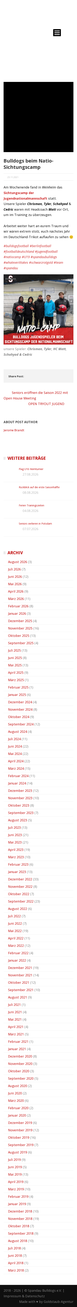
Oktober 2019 (18, 1137)
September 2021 (20, 990)
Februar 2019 (18, 1196)
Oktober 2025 (18, 635)
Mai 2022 (15, 931)
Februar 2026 (18, 606)
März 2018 (16, 1270)
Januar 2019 (17, 1204)
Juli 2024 (14, 739)
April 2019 (15, 1182)
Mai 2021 (15, 1019)
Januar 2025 (17, 694)
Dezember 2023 (20, 790)
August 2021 (17, 997)
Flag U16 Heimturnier (31, 469)
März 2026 (16, 599)
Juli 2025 (14, 650)
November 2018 (20, 1218)
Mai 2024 (15, 754)
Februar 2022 (18, 953)
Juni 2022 (15, 923)
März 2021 (16, 1034)
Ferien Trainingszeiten (31, 505)
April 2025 (15, 672)
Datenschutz (35, 1296)
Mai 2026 (15, 584)
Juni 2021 (15, 1012)
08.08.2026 (30, 492)
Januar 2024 (17, 783)
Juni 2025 (15, 658)
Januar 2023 (17, 872)
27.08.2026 (30, 474)
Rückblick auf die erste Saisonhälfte (39, 487)
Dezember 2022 (20, 879)
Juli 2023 (14, 827)
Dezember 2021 (20, 968)
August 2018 (17, 1241)
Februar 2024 (18, 776)
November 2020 (20, 1063)
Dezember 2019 (20, 1123)
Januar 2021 (17, 1049)
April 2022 (15, 938)
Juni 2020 (15, 1093)
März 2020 (16, 1100)
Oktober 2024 (18, 717)
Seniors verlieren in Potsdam (35, 523)
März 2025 (16, 680)
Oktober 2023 (18, 805)
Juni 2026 (15, 576)
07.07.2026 (30, 529)
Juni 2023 (15, 835)
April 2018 (15, 1263)
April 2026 (15, 591)
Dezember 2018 (20, 1211)
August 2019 (17, 1152)
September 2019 (20, 1145)
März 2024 (16, 768)
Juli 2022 (14, 916)
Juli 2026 (14, 569)
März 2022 (16, 945)
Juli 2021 (14, 1004)
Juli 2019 (14, 1159)
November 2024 (20, 709)
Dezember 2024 (20, 702)
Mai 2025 (15, 665)
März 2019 (16, 1189)
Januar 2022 (17, 960)
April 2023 (15, 849)
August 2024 (17, 731)
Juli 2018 (14, 1248)
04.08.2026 (30, 511)
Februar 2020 (18, 1108)
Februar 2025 (18, 687)
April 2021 (15, 1027)
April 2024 (15, 761)
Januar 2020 (17, 1115)
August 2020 (17, 1086)
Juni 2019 (15, 1167)
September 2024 (20, 724)
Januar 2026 (17, 613)
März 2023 (16, 857)
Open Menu (57, 32)
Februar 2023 (18, 864)
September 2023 (20, 813)
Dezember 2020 (20, 1056)
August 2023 (17, 820)
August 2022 (17, 908)
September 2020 (20, 1078)
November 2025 (20, 628)
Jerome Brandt (14, 430)
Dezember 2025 (20, 621)
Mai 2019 (15, 1174)
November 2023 (20, 798)
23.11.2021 (12, 177)
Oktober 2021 (18, 982)
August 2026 (17, 562)
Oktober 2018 (18, 1226)
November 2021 (20, 975)
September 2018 (20, 1233)
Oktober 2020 (18, 1071)
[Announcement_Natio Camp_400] (38, 117)
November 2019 (20, 1130)
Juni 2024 (15, 746)
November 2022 (20, 886)
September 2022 (20, 901)
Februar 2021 (18, 1041)
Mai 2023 (15, 842)
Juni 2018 (15, 1255)
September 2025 (20, 643)
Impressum (12, 1296)
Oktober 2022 (18, 894)
